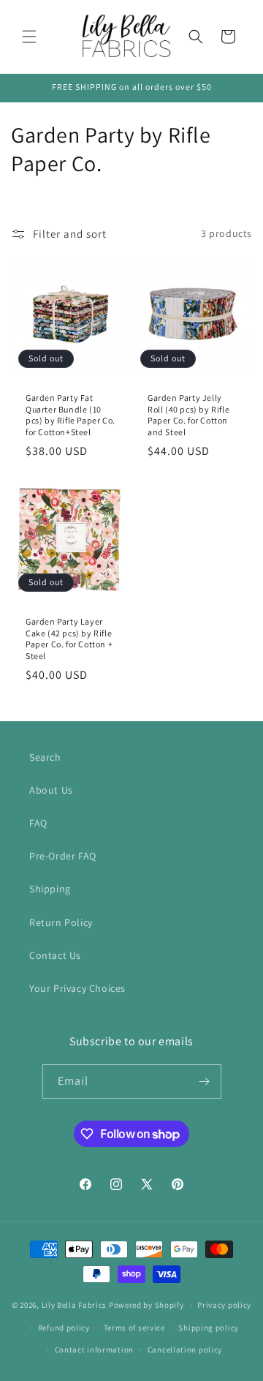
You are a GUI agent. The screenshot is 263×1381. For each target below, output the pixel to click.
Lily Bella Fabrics (74, 1305)
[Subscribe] (204, 1081)
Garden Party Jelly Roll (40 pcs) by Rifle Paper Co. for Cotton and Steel (188, 414)
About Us (51, 790)
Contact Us (55, 955)
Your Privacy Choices (77, 988)
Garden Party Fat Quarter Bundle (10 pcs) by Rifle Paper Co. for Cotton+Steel (70, 414)
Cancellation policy (185, 1349)
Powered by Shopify (146, 1305)
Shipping (50, 888)
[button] (29, 36)
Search (45, 757)
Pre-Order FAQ (62, 855)
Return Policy (61, 922)
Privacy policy (224, 1305)
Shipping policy (208, 1327)
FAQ (38, 822)
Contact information (94, 1349)
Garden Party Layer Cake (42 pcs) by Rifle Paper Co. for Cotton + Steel (69, 638)
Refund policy (64, 1327)
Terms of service (134, 1327)
